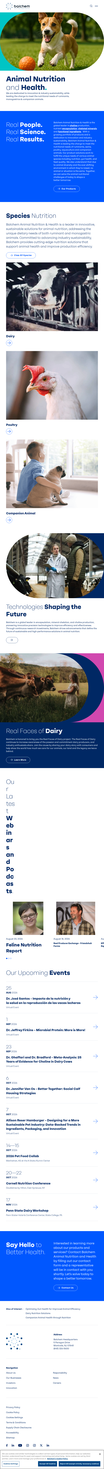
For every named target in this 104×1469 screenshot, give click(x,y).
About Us (10, 1373)
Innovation (11, 1388)
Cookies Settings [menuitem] (14, 1417)
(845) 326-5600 (61, 1348)
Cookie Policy (12, 1412)
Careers (57, 1383)
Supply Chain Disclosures (18, 1427)
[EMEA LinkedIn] (48, 1445)
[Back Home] (18, 6)
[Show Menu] (96, 6)
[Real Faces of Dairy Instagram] (34, 1445)
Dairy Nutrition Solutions (38, 1313)
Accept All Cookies (47, 1464)
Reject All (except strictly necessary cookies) (79, 1464)
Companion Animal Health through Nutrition (48, 1317)
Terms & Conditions (16, 1422)
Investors (10, 1383)
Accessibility (12, 1432)
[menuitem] (28, 1372)
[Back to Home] (14, 1341)
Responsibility (60, 1373)
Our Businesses (13, 1378)
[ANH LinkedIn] (13, 1445)
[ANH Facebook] (7, 1445)
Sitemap (10, 1438)
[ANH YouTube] (20, 1445)
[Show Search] (91, 6)
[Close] (100, 1454)
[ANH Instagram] (27, 1445)
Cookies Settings (10, 1464)
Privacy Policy (13, 1407)
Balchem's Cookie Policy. (57, 1459)
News (55, 1378)
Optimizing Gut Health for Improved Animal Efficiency (53, 1309)
